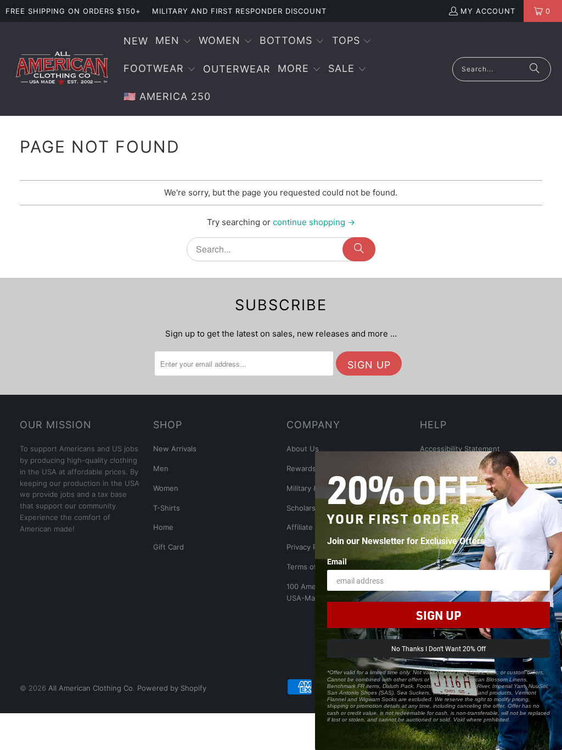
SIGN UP (438, 615)
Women (165, 488)
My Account (487, 11)
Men (160, 468)
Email (337, 561)
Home (163, 527)
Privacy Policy (309, 546)
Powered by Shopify (171, 688)
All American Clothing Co (90, 688)
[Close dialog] (552, 461)
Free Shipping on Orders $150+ (73, 11)
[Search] (534, 69)
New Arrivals (174, 448)
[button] (173, 41)
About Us (302, 448)
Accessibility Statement (460, 448)
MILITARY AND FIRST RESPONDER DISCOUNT (239, 11)
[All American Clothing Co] (62, 68)
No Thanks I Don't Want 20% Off (438, 648)
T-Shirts (166, 507)
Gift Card (168, 546)
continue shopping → (314, 222)
